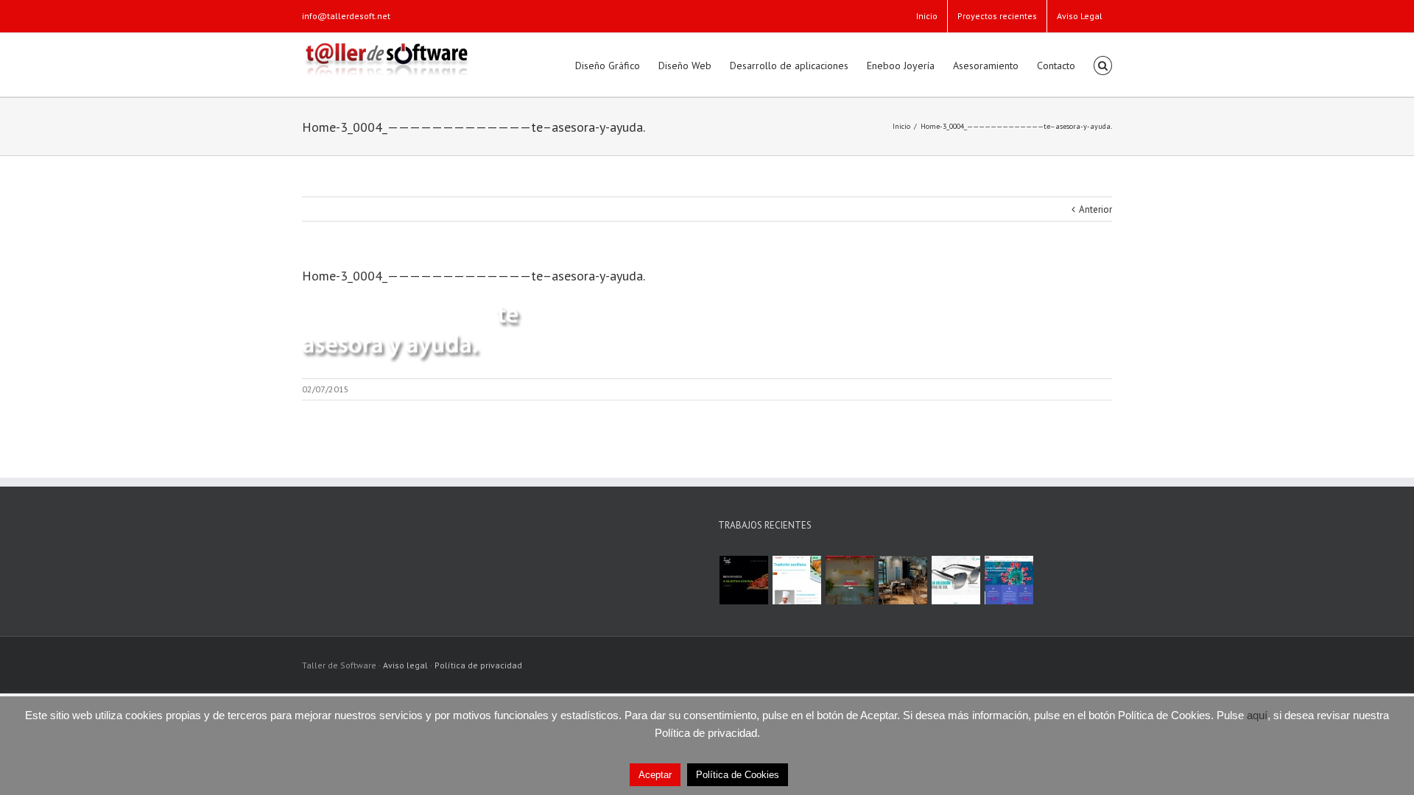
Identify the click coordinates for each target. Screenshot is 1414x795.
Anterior (1095, 209)
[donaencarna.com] (849, 580)
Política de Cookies (737, 774)
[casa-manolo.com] (796, 580)
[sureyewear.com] (955, 580)
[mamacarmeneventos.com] (902, 580)
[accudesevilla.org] (1008, 580)
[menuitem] (927, 16)
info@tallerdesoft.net (346, 15)
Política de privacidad (478, 665)
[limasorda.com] (743, 580)
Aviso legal (405, 665)
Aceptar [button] (655, 774)
